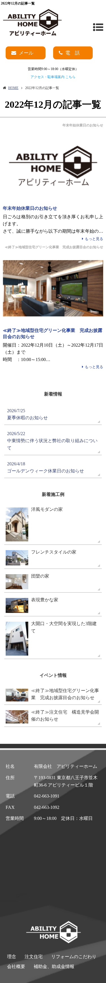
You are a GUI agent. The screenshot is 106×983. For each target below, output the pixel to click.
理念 (11, 956)
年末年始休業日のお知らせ (30, 208)
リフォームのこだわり (73, 956)
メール (26, 53)
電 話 (72, 53)
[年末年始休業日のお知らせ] (53, 166)
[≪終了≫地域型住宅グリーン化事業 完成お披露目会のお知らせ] (53, 288)
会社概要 (16, 966)
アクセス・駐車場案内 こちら (53, 77)
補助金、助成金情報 (54, 966)
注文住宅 (34, 956)
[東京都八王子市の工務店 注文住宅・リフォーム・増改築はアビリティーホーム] (32, 23)
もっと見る (94, 239)
